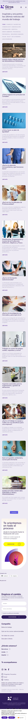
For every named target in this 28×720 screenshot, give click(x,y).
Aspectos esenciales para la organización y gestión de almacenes (12, 385)
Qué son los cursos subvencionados (12, 631)
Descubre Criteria (6, 639)
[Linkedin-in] (5, 669)
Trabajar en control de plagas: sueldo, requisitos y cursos (12, 349)
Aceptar (4, 717)
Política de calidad (6, 683)
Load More (14, 512)
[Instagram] (2, 669)
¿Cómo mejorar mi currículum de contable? (13, 95)
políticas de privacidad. (13, 613)
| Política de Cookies (17, 683)
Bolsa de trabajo (6, 627)
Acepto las (11, 613)
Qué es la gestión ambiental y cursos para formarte (12, 458)
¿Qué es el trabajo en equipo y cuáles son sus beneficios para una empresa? (13, 422)
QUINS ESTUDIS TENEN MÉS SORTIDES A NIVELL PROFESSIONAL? (12, 492)
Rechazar (11, 717)
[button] (26, 7)
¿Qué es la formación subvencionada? (9, 279)
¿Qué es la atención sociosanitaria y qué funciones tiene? (12, 167)
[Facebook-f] (8, 669)
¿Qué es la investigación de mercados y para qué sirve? (12, 314)
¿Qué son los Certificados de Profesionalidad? (12, 203)
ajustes (13, 714)
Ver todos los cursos (7, 635)
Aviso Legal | (18, 684)
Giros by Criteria (16, 698)
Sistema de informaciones (8, 685)
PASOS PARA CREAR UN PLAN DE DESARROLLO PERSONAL (13, 60)
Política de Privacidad (7, 684)
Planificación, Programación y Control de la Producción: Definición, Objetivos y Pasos (12, 241)
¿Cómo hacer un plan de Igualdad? (10, 131)
